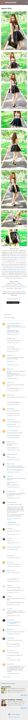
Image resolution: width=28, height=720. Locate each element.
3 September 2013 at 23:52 (13, 615)
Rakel (8, 585)
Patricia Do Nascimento (12, 547)
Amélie (8, 528)
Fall (9, 317)
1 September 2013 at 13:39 (13, 415)
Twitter (19, 518)
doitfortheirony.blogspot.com (14, 435)
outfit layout (10, 257)
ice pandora (9, 491)
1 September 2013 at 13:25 (13, 404)
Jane (8, 538)
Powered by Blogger (15, 714)
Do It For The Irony (11, 430)
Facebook (9, 518)
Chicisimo (9, 520)
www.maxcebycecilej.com (13, 485)
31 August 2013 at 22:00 (12, 390)
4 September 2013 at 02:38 (13, 625)
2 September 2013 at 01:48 (13, 450)
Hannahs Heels (10, 502)
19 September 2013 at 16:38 (13, 660)
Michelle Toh (18, 298)
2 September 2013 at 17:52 (13, 498)
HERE (24, 292)
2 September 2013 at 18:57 (13, 524)
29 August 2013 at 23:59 (12, 342)
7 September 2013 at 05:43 (13, 634)
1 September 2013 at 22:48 (13, 426)
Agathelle (9, 629)
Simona (8, 562)
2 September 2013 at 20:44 (13, 543)
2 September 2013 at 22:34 (13, 557)
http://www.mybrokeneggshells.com (15, 470)
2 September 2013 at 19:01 (13, 534)
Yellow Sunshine (6, 687)
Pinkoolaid (9, 408)
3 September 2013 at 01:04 (13, 566)
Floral (13, 317)
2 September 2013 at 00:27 (13, 437)
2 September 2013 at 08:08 (13, 459)
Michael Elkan (17, 717)
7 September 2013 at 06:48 (13, 646)
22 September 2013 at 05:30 (13, 673)
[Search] (26, 3)
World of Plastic (10, 361)
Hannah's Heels (12, 522)
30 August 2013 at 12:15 (12, 351)
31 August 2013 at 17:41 (12, 364)
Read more (24, 695)
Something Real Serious (12, 323)
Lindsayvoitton (10, 2)
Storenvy (24, 286)
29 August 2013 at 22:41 (12, 334)
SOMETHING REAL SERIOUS (13, 332)
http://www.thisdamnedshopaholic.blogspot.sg (15, 271)
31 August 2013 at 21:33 (12, 378)
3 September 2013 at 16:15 (13, 592)
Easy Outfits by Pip (11, 424)
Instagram (22, 257)
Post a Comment (7, 677)
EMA (8, 596)
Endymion (9, 619)
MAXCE (8, 476)
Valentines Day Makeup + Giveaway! (11, 699)
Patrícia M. (9, 638)
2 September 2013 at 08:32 (13, 472)
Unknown (9, 355)
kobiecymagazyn (11, 454)
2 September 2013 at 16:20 (13, 487)
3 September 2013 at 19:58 (13, 604)
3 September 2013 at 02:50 (13, 581)
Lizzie (8, 608)
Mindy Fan (9, 464)
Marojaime (9, 441)
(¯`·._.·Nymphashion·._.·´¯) (13, 623)
